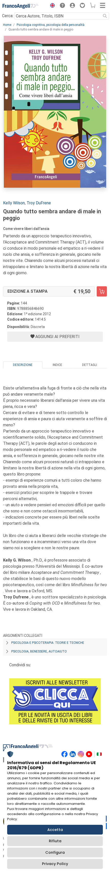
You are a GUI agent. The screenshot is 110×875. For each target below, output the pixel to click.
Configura (55, 852)
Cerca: (7, 15)
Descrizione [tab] (22, 365)
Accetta (55, 829)
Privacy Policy (55, 863)
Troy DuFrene (39, 203)
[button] (51, 6)
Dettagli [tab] (89, 365)
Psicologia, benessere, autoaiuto (39, 651)
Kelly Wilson (14, 203)
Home (7, 25)
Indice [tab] (57, 365)
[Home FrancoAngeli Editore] (20, 6)
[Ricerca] (105, 15)
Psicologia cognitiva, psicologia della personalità (50, 25)
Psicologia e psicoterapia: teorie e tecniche (47, 643)
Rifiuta (55, 841)
